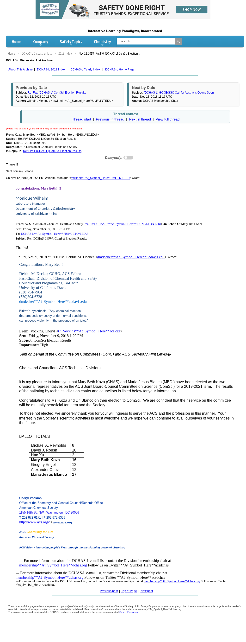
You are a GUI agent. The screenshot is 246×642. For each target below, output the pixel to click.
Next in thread (140, 119)
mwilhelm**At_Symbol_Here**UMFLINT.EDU (100, 178)
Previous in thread (110, 119)
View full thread (167, 119)
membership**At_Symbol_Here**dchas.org (53, 565)
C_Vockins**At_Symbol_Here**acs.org (89, 331)
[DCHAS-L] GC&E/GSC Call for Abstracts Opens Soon (179, 92)
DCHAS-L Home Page (120, 69)
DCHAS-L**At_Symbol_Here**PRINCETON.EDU (54, 233)
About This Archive (20, 69)
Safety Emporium (128, 612)
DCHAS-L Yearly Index (85, 69)
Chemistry (102, 41)
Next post (147, 591)
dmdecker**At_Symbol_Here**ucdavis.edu (131, 257)
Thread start (81, 119)
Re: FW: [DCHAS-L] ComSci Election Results (57, 92)
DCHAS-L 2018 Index (51, 69)
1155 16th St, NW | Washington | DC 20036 (49, 512)
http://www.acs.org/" (35, 522)
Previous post (109, 591)
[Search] (178, 41)
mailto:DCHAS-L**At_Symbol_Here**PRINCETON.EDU (123, 224)
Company (40, 41)
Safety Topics (71, 41)
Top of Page (129, 591)
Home (16, 41)
